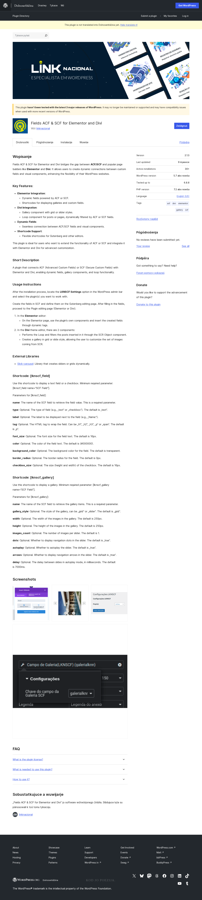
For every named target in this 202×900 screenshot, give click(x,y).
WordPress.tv (93, 862)
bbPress (162, 857)
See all (185, 246)
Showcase (54, 847)
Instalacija (66, 142)
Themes (53, 852)
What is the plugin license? (28, 759)
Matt (160, 852)
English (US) (183, 196)
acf (168, 203)
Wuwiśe (84, 142)
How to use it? (21, 779)
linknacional (43, 128)
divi (174, 203)
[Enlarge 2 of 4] (84, 589)
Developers (91, 857)
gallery (179, 210)
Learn (87, 847)
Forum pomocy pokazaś (150, 272)
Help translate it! (128, 25)
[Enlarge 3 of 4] (123, 589)
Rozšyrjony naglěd (147, 219)
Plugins (52, 857)
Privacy (16, 862)
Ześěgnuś (181, 125)
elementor (183, 203)
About (16, 847)
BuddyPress (164, 862)
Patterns (53, 862)
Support (89, 852)
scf (186, 210)
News (15, 852)
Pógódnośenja (44, 142)
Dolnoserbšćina (50, 880)
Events (124, 852)
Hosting (17, 857)
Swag (125, 862)
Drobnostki (22, 142)
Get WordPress (187, 5)
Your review (143, 246)
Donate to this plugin (148, 304)
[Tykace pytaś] (46, 35)
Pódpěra (184, 142)
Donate (126, 857)
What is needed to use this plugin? (32, 769)
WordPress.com (166, 847)
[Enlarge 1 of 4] (45, 589)
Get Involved (127, 847)
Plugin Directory (21, 16)
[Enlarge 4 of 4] (123, 628)
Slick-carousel (25, 363)
